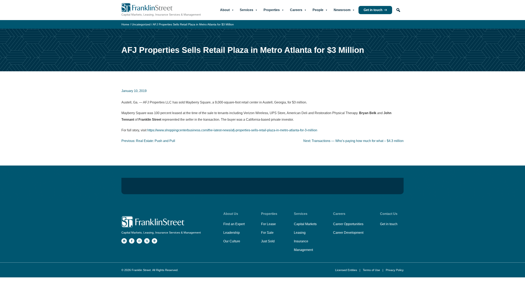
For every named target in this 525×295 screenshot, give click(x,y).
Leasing (300, 232)
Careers (296, 10)
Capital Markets (305, 224)
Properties (272, 10)
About (225, 10)
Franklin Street (141, 270)
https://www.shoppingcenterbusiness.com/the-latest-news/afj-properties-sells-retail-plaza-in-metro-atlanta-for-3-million (232, 130)
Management (303, 250)
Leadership (231, 232)
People (318, 10)
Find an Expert (234, 224)
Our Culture (231, 241)
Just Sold (268, 241)
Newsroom (342, 10)
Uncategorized (141, 24)
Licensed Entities (346, 270)
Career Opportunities (348, 224)
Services (246, 10)
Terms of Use (372, 270)
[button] (398, 10)
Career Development (348, 232)
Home (125, 24)
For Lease (268, 224)
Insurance (301, 241)
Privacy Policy (395, 270)
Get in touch (373, 10)
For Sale (267, 232)
